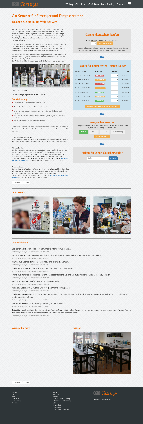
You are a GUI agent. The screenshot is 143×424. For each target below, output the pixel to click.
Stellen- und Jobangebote (61, 409)
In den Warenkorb (105, 43)
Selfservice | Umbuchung (62, 401)
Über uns (56, 394)
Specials (121, 4)
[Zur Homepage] (105, 393)
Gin (77, 4)
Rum (83, 4)
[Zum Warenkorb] (129, 4)
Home (55, 392)
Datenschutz (57, 405)
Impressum (57, 407)
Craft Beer (93, 4)
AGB (54, 403)
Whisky (69, 4)
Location (56, 396)
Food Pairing (108, 4)
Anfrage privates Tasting (61, 399)
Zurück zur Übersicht (21, 182)
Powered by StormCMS (103, 399)
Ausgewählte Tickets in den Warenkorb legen (102, 106)
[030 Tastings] (25, 4)
